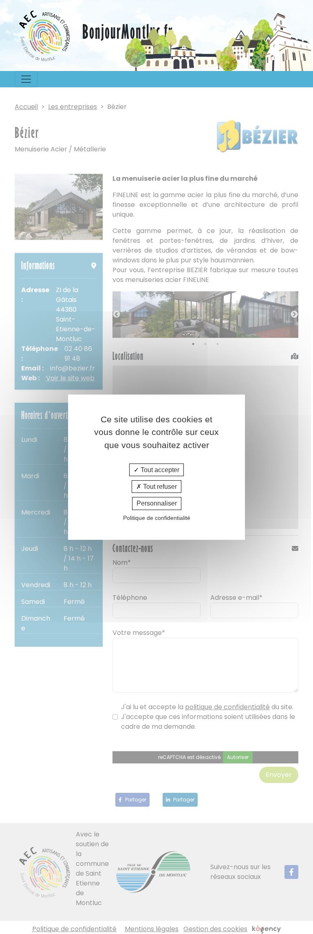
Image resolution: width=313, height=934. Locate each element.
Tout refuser (159, 486)
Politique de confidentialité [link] (156, 518)
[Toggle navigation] (26, 79)
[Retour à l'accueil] (45, 35)
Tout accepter (159, 469)
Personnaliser (157, 503)
